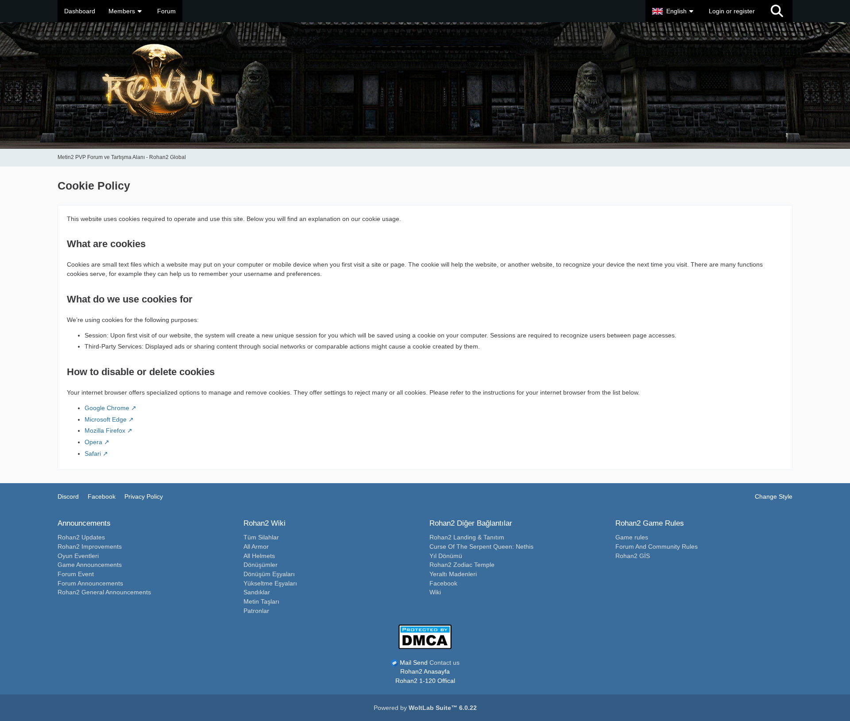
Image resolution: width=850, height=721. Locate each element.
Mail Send (413, 662)
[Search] (776, 11)
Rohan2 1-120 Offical (425, 680)
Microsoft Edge (106, 419)
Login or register (732, 11)
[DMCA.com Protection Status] (425, 636)
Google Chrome (107, 407)
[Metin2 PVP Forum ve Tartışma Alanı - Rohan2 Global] (425, 85)
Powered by (425, 707)
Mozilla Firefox (105, 430)
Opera (93, 442)
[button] (673, 11)
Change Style (773, 496)
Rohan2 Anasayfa (425, 671)
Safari (93, 453)
